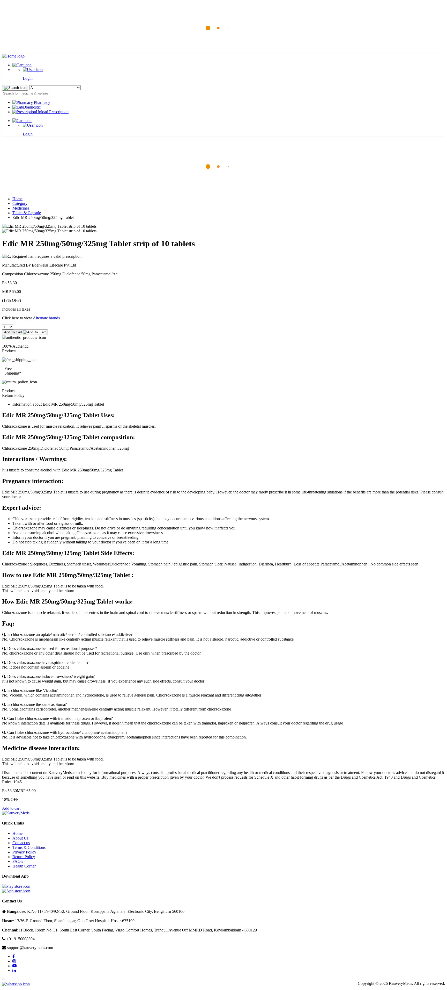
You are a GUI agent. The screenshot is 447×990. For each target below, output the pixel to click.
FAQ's (17, 861)
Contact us (21, 843)
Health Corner (24, 866)
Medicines (20, 208)
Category (19, 203)
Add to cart (11, 808)
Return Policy (23, 857)
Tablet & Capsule (26, 213)
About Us (20, 838)
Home (17, 199)
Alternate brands (46, 318)
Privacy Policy (24, 852)
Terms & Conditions (29, 847)
